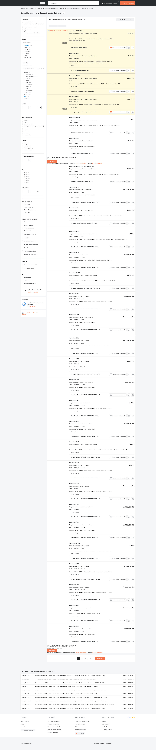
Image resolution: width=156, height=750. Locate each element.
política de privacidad (81, 163)
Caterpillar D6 (25, 679)
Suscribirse (52, 161)
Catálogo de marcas (53, 732)
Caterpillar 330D (26, 704)
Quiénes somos (25, 721)
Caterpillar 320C (26, 697)
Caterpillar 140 (73, 208)
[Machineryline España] (29, 3)
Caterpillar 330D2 (74, 76)
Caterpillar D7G (74, 252)
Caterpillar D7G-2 (74, 543)
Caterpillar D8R (74, 338)
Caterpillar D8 (25, 693)
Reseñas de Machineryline (54, 729)
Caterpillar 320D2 (74, 273)
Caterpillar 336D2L (75, 117)
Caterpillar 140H (74, 187)
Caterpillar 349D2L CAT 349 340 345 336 (81, 166)
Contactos (23, 726)
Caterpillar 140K (74, 138)
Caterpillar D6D (74, 462)
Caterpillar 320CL (26, 690)
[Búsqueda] (50, 3)
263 (91, 658)
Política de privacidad (53, 724)
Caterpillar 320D (74, 53)
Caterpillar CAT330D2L (76, 31)
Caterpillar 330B (74, 442)
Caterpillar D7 (25, 686)
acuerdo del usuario (97, 163)
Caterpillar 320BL (26, 701)
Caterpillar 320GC (26, 708)
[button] (128, 47)
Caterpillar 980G (74, 605)
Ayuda (22, 724)
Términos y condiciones (54, 721)
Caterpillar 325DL (74, 231)
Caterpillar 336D (74, 96)
